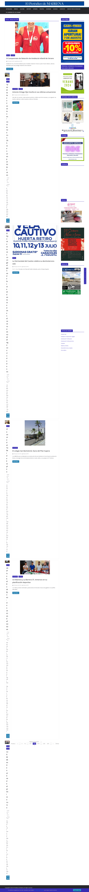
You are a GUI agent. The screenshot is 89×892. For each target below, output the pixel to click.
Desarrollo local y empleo (67, 348)
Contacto (62, 9)
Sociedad (48, 9)
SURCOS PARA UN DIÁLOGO (73, 9)
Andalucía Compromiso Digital (68, 336)
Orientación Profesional (66, 338)
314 (38, 743)
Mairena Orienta (64, 345)
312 (30, 743)
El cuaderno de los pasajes (13, 12)
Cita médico (63, 350)
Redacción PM (19, 61)
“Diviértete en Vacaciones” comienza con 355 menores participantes (7, 129)
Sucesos (55, 9)
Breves (16, 9)
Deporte (29, 9)
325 (48, 743)
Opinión (35, 9)
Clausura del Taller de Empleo (7, 450)
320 (44, 743)
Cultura (22, 9)
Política (42, 9)
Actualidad (9, 9)
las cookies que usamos (39, 890)
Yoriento (63, 343)
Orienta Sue (63, 334)
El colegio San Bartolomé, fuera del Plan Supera (31, 451)
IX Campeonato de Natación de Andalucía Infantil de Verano (30, 58)
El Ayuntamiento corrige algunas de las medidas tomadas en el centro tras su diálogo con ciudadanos (7, 302)
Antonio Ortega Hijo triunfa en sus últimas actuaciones (34, 92)
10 (25, 743)
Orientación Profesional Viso (67, 341)
